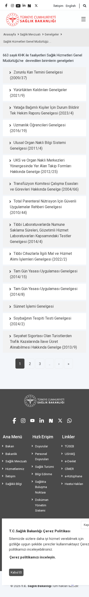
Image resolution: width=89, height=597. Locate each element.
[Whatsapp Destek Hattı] (69, 420)
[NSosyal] (29, 4)
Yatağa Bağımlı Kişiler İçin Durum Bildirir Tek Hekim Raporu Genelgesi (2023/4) (44, 110)
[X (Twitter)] (36, 4)
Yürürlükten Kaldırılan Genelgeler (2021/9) (38, 93)
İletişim (58, 6)
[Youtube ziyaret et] (32, 420)
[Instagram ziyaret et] (23, 420)
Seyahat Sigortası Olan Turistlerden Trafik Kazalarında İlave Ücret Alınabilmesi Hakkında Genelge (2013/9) (43, 342)
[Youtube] (18, 4)
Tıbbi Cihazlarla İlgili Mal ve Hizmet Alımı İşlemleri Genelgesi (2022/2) (41, 256)
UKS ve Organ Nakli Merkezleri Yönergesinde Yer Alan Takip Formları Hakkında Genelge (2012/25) (40, 166)
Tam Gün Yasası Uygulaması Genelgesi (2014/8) (43, 291)
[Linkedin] (24, 4)
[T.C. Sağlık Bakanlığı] (44, 400)
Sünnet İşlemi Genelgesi (34, 306)
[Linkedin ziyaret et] (41, 420)
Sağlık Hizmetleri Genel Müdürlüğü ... (27, 41)
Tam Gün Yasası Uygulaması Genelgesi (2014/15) (43, 274)
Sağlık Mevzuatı (30, 34)
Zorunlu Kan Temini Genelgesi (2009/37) (36, 75)
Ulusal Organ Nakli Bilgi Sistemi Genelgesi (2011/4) (38, 145)
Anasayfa (9, 34)
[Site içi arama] (82, 6)
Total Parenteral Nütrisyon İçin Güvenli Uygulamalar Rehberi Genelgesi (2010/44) (43, 207)
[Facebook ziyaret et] (14, 420)
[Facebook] (6, 4)
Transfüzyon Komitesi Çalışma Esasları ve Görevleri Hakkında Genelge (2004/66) (44, 186)
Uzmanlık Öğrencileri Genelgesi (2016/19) (38, 128)
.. (49, 364)
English (71, 6)
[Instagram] (12, 4)
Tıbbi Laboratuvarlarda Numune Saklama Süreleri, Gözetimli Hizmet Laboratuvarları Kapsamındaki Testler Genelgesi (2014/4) (40, 233)
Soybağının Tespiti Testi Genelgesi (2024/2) (40, 321)
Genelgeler (52, 34)
